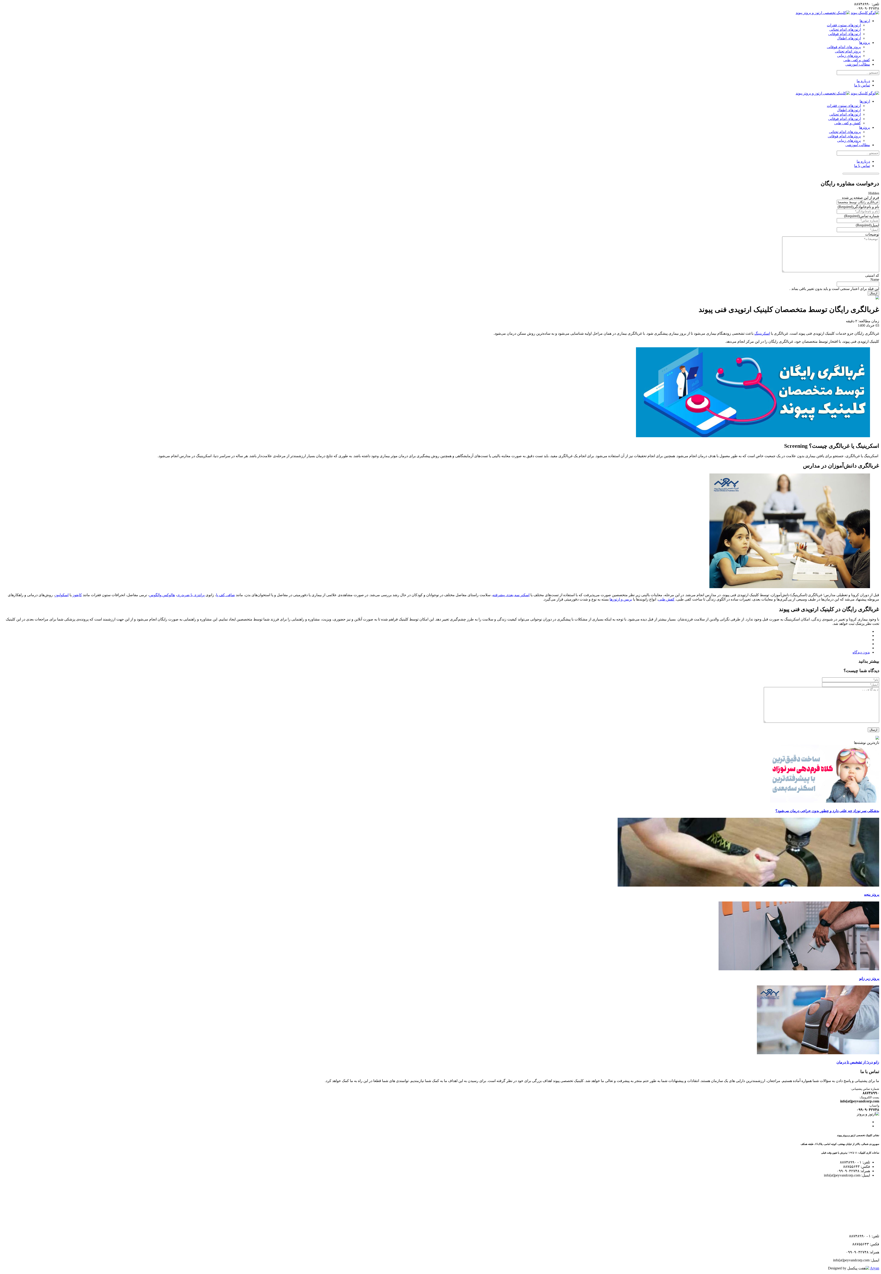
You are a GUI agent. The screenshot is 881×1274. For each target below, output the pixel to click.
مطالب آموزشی (857, 64)
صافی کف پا (225, 595)
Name (874, 279)
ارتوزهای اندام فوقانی (844, 34)
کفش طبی (666, 599)
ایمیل (867, 225)
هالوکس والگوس (162, 595)
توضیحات (872, 234)
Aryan (874, 1268)
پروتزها (864, 43)
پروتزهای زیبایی (849, 56)
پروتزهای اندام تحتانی (845, 132)
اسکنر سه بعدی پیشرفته (511, 595)
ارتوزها (865, 21)
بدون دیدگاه (861, 652)
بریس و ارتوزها (621, 599)
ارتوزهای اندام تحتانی (845, 29)
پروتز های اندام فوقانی (844, 47)
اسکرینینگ (762, 333)
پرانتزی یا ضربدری (191, 595)
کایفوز (77, 595)
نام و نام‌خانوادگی (858, 207)
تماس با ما (862, 85)
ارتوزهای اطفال (849, 38)
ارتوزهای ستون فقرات (844, 25)
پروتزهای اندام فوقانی (844, 136)
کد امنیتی (872, 275)
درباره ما (863, 81)
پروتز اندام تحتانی (848, 51)
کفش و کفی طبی (856, 60)
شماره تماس (861, 216)
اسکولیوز (62, 595)
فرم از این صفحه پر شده (860, 198)
